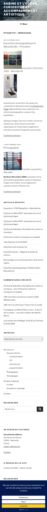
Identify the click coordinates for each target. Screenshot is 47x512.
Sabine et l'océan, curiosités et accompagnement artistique (21, 9)
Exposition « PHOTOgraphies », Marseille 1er (22, 208)
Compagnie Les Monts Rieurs (16, 310)
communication (16, 357)
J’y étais (10, 385)
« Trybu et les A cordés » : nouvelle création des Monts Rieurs (23, 313)
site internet (14, 364)
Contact (7, 394)
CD (10, 360)
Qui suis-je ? (9, 350)
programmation (16, 368)
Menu (25, 24)
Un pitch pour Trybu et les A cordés (27, 305)
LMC (6, 297)
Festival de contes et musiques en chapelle (22, 237)
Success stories (13, 353)
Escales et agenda (11, 381)
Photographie (11, 147)
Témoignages (12, 376)
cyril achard (8, 321)
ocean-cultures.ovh (12, 446)
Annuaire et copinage (16, 388)
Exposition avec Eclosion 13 (15, 247)
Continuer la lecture (12, 135)
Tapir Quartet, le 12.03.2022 (15, 242)
